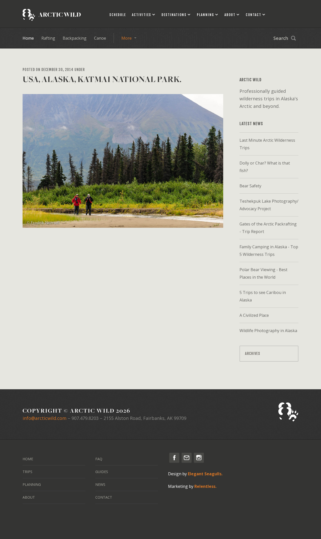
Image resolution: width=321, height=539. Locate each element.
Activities (141, 15)
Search (280, 38)
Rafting (48, 38)
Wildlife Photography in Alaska (268, 330)
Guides (101, 471)
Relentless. (205, 486)
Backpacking (75, 38)
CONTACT (103, 497)
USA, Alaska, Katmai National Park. (102, 79)
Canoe (100, 38)
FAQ (98, 458)
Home (28, 38)
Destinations (174, 15)
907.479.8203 (85, 418)
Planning (205, 15)
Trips (27, 471)
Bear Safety (250, 186)
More (126, 38)
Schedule (117, 15)
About (229, 15)
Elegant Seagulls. (205, 474)
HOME (28, 458)
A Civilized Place (254, 315)
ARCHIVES (252, 353)
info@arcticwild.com (44, 418)
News (100, 484)
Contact (253, 15)
